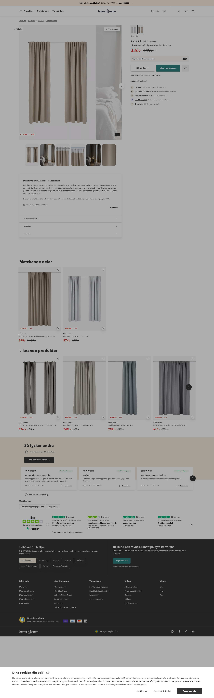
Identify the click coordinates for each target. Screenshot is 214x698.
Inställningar (142, 691)
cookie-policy (140, 684)
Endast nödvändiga (162, 691)
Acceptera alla (189, 691)
